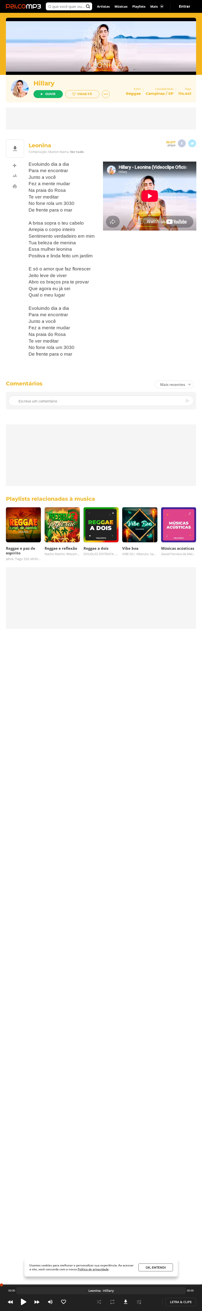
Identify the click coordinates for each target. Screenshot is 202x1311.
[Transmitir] (152, 1302)
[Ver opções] (106, 94)
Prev (10, 1302)
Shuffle (99, 1302)
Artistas (103, 6)
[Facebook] (182, 143)
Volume (50, 1302)
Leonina (94, 1290)
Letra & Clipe (181, 1302)
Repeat (112, 1302)
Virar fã (84, 94)
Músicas (121, 6)
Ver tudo (77, 151)
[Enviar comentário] (188, 401)
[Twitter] (192, 143)
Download (125, 1302)
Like (63, 1302)
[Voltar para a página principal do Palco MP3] (24, 6)
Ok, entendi (156, 1267)
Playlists (138, 6)
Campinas (155, 93)
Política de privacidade (93, 1269)
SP (170, 93)
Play (23, 1302)
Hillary (44, 83)
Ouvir (50, 94)
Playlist (139, 1302)
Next (37, 1302)
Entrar (184, 6)
